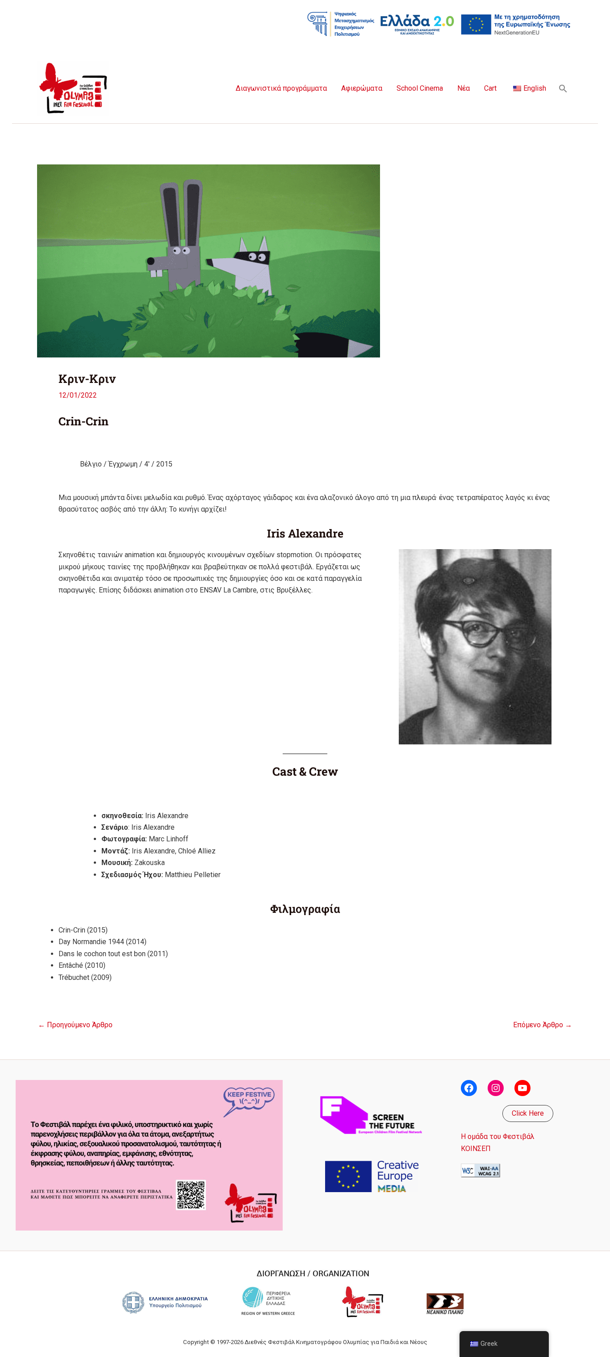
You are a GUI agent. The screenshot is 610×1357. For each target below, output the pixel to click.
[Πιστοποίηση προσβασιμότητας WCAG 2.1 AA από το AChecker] (480, 1170)
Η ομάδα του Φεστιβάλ (498, 1136)
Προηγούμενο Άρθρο (75, 1025)
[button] (563, 88)
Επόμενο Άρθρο (542, 1025)
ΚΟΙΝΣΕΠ (476, 1148)
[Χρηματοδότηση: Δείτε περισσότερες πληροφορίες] (439, 23)
